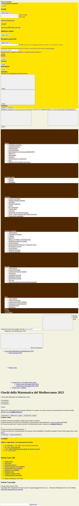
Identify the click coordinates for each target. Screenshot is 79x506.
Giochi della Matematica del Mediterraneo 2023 (19, 351)
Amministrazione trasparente (13, 475)
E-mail (21, 44)
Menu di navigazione (36, 347)
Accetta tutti (30, 415)
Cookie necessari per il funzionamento (12, 429)
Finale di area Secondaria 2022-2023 (27, 384)
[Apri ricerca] (63, 118)
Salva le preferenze (15, 434)
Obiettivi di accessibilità (12, 470)
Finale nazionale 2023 (15, 353)
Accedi (3, 5)
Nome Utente (23, 15)
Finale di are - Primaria (19, 387)
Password (22, 17)
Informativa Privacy (11, 465)
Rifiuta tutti (16, 415)
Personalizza (5, 415)
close (3, 126)
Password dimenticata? (8, 20)
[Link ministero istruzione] (9, 3)
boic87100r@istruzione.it (24, 449)
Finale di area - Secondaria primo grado (24, 382)
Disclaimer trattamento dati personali (12, 489)
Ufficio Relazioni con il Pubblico (15, 466)
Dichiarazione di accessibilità (13, 468)
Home (75, 316)
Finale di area (12, 367)
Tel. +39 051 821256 (13, 447)
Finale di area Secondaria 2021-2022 (27, 386)
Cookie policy (9, 461)
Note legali (8, 463)
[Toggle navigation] (16, 118)
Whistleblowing (9, 472)
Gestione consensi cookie (12, 473)
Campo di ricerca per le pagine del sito (12, 329)
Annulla (4, 107)
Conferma (10, 107)
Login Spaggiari (50, 48)
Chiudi (3, 59)
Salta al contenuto (6, 1)
